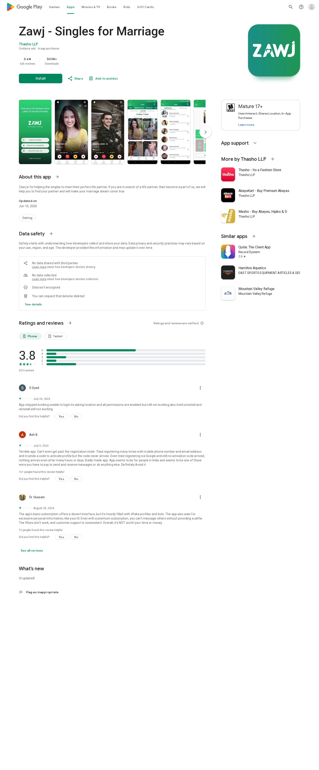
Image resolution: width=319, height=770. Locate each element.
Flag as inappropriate (39, 592)
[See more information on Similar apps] (253, 236)
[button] (35, 132)
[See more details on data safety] (33, 304)
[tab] (54, 7)
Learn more (39, 267)
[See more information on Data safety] (51, 233)
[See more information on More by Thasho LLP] (272, 159)
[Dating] (27, 218)
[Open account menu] (311, 7)
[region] (105, 61)
